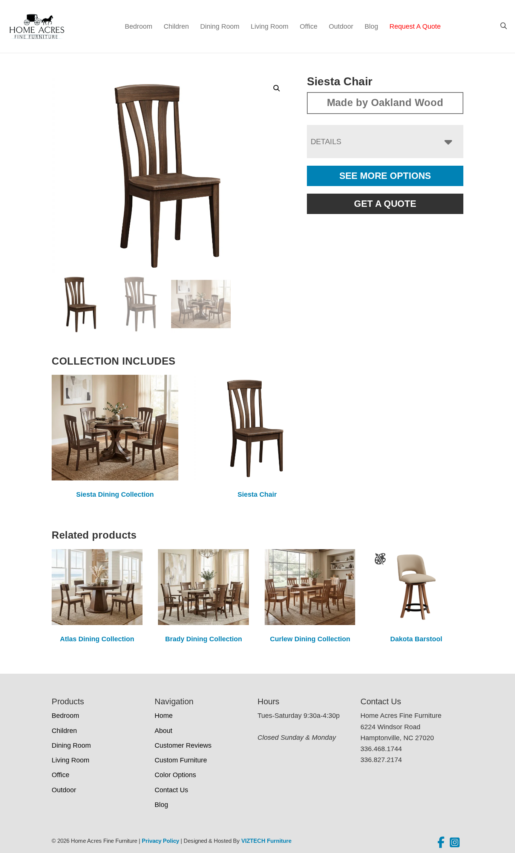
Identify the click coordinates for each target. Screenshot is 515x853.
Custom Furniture (181, 760)
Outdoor (341, 26)
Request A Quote (415, 26)
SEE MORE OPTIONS (385, 176)
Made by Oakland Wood (385, 102)
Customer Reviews (183, 745)
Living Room (269, 26)
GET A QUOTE (385, 204)
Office (308, 26)
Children (176, 26)
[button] (277, 88)
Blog (371, 26)
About (163, 730)
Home (164, 715)
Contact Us (171, 790)
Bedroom (138, 26)
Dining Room (219, 26)
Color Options (175, 775)
